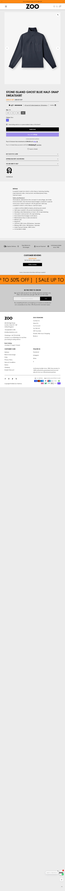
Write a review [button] (32, 264)
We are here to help (12, 163)
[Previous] (7, 48)
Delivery (7, 352)
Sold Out (32, 129)
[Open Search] (57, 6)
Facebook (36, 352)
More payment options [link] (32, 138)
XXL (23, 113)
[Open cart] (59, 6)
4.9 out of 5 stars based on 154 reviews (35, 105)
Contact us (9, 176)
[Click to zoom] (58, 15)
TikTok (34, 358)
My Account (36, 326)
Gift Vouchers (37, 331)
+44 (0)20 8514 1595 (10, 330)
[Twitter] (16, 379)
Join (46, 299)
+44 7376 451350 (15, 335)
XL (18, 113)
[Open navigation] (6, 7)
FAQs (6, 357)
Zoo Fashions (18, 383)
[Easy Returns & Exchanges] (18, 246)
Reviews (35, 336)
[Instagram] (9, 379)
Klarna (6, 365)
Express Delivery (11, 246)
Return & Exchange (10, 354)
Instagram (36, 355)
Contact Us (36, 320)
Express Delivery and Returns (15, 159)
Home (21, 272)
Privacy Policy (8, 360)
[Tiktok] (12, 379)
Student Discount (9, 370)
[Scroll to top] (61, 886)
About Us (35, 323)
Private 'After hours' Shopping (41, 333)
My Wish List (36, 328)
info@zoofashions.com (11, 332)
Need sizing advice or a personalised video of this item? (24, 124)
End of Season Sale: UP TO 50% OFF (32, 1)
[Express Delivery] (5, 246)
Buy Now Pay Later (12, 154)
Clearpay (7, 367)
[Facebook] (5, 379)
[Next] (58, 48)
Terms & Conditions (10, 362)
